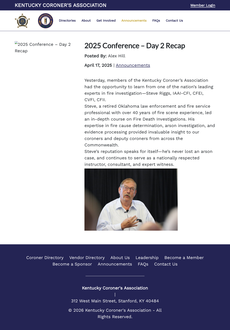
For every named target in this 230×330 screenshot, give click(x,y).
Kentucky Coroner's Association (60, 5)
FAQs (156, 20)
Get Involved (106, 20)
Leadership (147, 257)
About (86, 20)
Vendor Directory (87, 257)
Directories (67, 20)
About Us (120, 257)
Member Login (202, 5)
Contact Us (174, 20)
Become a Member (184, 257)
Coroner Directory (45, 257)
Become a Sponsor (72, 264)
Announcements (134, 20)
